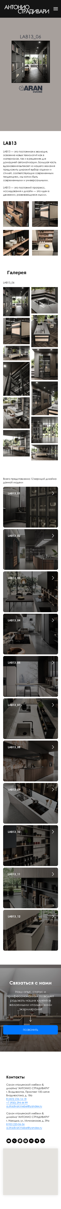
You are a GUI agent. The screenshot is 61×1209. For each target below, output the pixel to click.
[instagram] (25, 1141)
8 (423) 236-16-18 (16, 1098)
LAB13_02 (14, 535)
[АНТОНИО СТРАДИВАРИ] (42, 1141)
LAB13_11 (14, 874)
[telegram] (37, 1141)
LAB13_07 (14, 705)
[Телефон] (14, 1141)
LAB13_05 (14, 662)
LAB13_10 (14, 831)
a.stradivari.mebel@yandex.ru (24, 1106)
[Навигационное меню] (55, 8)
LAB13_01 (14, 493)
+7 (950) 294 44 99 (17, 1102)
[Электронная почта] (8, 1141)
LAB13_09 (14, 789)
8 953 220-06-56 (15, 1124)
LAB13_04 (14, 620)
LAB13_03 (14, 578)
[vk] (31, 1141)
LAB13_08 (14, 747)
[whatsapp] (20, 1141)
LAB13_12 (14, 916)
